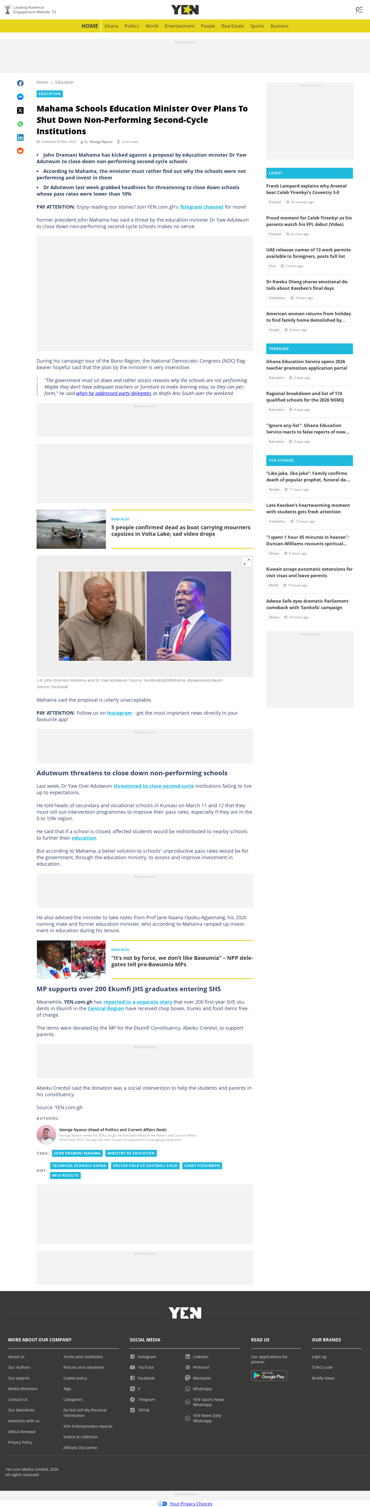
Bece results (65, 1175)
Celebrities (277, 298)
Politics (132, 26)
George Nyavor (101, 141)
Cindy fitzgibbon (202, 1165)
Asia (272, 266)
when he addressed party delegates (113, 393)
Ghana (111, 26)
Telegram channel (201, 206)
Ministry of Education (131, 1153)
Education (64, 82)
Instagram (119, 713)
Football (275, 202)
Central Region (106, 1008)
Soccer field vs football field (145, 1165)
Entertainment (179, 26)
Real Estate (233, 26)
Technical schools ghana (79, 1165)
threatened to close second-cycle (153, 786)
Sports (257, 26)
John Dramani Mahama (77, 1153)
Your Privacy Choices (191, 1504)
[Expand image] (247, 562)
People (208, 26)
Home (90, 25)
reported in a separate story (138, 1002)
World (152, 26)
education (84, 838)
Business (280, 26)
